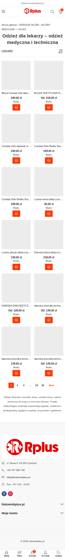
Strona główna (9, 24)
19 (36, 385)
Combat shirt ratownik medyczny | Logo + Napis (28, 146)
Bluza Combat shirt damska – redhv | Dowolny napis (30, 93)
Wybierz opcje (16, 107)
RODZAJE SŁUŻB (29, 24)
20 (43, 385)
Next (51, 385)
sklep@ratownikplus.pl (18, 477)
